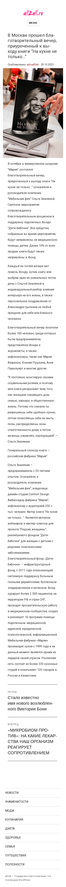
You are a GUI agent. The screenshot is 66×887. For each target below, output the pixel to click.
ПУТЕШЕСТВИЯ (15, 855)
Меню (33, 22)
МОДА (9, 810)
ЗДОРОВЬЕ (13, 837)
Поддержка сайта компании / (31, 876)
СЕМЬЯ (10, 846)
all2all (8, 876)
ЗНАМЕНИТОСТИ (16, 801)
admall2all (32, 64)
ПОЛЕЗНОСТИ (15, 864)
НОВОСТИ (12, 792)
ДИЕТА (10, 828)
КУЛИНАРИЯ (14, 819)
